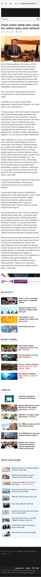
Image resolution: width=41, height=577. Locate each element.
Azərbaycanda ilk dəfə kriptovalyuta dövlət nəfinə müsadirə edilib (25, 512)
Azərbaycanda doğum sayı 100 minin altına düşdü (23, 483)
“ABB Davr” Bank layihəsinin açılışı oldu (24, 497)
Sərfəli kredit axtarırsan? (27, 326)
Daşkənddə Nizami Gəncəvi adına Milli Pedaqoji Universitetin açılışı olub (24, 519)
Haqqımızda (19, 568)
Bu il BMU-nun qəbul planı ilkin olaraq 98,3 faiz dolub (29, 425)
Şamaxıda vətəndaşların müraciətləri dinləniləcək (27, 397)
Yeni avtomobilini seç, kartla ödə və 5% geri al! (28, 356)
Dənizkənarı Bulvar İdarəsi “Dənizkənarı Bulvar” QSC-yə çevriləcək (24, 490)
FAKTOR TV (8, 292)
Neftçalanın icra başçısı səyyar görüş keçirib (29, 416)
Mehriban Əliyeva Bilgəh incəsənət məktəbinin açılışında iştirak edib (23, 476)
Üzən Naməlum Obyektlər (29, 376)
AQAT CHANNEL (10, 339)
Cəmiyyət (5, 390)
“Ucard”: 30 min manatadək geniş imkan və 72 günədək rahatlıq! (28, 300)
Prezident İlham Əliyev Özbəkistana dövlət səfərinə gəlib (23, 526)
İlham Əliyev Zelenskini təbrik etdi (22, 504)
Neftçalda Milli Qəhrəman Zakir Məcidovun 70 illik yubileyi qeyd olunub (29, 407)
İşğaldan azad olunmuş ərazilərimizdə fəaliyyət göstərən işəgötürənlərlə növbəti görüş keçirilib (27, 445)
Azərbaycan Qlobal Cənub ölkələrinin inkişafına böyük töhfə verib (28, 310)
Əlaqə (28, 568)
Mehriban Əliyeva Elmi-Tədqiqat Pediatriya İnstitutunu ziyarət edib (25, 469)
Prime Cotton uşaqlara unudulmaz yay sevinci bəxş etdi (28, 348)
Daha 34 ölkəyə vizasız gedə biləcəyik (24, 532)
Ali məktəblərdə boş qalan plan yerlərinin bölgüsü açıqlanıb (29, 434)
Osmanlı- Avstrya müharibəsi (29, 366)
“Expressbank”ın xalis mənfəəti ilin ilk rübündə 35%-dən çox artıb (29, 319)
